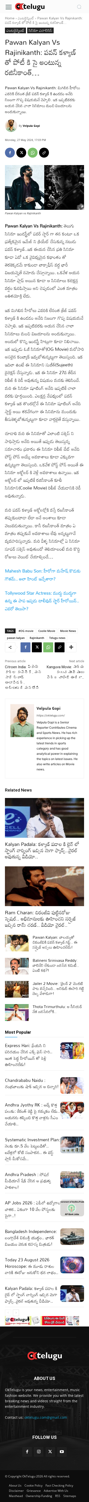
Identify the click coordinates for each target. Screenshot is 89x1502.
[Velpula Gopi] (12, 126)
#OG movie (26, 631)
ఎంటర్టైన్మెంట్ (26, 18)
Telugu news (57, 638)
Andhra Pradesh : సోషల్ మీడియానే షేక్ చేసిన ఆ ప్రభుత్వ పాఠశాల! (28, 1180)
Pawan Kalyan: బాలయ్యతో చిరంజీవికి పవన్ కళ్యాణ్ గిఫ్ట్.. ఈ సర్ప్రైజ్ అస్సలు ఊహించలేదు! (55, 942)
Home (10, 18)
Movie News (68, 631)
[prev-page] (8, 1313)
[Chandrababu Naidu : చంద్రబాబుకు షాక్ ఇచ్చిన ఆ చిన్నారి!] (72, 1085)
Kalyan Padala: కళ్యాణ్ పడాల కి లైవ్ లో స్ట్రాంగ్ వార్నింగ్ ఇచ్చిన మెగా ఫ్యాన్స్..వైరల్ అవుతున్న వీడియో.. (42, 850)
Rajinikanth (37, 638)
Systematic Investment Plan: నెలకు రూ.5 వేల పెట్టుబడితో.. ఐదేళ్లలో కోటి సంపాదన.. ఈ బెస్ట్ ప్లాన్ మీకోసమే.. (32, 1149)
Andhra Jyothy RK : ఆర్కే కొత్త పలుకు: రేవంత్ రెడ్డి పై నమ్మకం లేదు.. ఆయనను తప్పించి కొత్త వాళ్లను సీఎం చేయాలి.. (32, 1114)
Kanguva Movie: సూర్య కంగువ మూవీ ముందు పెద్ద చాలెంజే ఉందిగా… (65, 672)
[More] (71, 647)
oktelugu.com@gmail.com (45, 1417)
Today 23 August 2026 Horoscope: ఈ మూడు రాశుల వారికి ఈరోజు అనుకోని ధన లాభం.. (31, 1266)
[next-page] (16, 1313)
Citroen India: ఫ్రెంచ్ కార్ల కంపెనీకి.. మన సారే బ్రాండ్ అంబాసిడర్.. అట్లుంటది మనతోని (23, 677)
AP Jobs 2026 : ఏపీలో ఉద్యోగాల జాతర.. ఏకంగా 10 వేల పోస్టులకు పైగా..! (32, 1209)
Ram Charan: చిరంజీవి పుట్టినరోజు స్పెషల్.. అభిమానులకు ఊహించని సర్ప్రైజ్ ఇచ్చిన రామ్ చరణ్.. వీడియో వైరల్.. (40, 918)
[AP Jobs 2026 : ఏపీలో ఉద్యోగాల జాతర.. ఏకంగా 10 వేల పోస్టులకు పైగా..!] (72, 1208)
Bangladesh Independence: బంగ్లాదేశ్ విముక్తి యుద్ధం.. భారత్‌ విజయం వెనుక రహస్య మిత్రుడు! (31, 1237)
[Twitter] (50, 1452)
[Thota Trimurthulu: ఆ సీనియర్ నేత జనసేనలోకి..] (17, 1012)
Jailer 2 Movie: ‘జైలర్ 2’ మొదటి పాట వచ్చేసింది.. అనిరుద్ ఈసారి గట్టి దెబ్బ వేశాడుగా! (58, 988)
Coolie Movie (46, 631)
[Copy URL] (44, 153)
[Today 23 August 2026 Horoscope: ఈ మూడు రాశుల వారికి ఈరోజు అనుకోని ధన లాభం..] (72, 1265)
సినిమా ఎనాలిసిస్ (40, 30)
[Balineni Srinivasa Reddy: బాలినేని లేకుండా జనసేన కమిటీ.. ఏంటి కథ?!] (17, 966)
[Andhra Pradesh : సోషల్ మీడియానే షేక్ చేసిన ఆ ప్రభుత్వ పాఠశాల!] (72, 1179)
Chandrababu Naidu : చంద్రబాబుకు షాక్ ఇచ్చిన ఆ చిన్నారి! (32, 1083)
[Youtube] (62, 1452)
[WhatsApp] (33, 153)
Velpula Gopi (31, 126)
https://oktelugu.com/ (51, 715)
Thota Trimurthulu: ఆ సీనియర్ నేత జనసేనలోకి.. (57, 1009)
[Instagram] (38, 1452)
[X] (21, 153)
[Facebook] (10, 153)
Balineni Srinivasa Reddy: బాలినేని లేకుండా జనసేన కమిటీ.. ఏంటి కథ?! (56, 965)
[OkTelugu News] (29, 6)
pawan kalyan (16, 638)
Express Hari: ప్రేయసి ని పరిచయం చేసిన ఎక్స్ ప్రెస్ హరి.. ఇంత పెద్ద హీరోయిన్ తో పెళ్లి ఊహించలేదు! (28, 1055)
